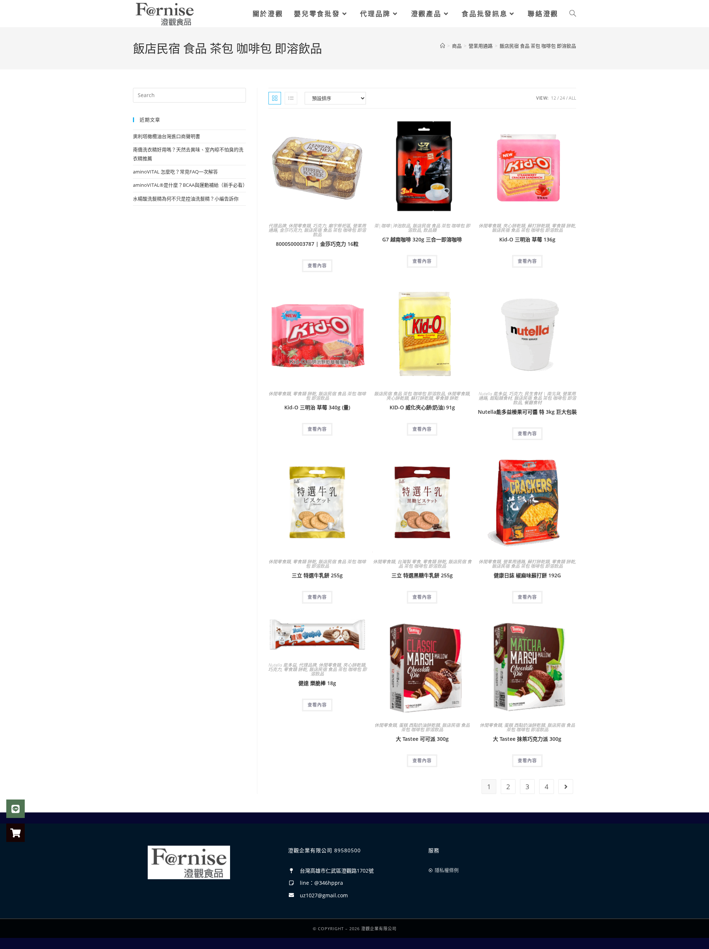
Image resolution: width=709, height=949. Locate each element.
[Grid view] (274, 98)
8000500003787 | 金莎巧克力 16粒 (317, 243)
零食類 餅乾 (563, 226)
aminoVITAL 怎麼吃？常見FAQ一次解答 (175, 171)
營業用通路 (514, 561)
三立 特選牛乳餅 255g (317, 575)
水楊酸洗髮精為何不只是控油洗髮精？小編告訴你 (186, 198)
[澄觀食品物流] (164, 13)
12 (553, 98)
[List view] (291, 98)
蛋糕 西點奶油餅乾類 (419, 725)
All (572, 98)
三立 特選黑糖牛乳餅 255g (422, 575)
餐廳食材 (533, 402)
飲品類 (429, 230)
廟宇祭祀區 (339, 226)
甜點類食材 (501, 398)
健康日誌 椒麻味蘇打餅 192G (527, 575)
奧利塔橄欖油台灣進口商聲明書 (166, 136)
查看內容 (317, 265)
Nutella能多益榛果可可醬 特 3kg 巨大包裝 (527, 411)
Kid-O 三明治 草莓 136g (527, 239)
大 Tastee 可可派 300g (422, 738)
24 (562, 98)
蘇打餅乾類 (538, 226)
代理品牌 (277, 226)
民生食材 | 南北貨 (542, 394)
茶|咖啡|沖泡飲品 (392, 226)
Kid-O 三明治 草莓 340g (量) (317, 407)
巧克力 (319, 226)
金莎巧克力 (291, 230)
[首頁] (442, 45)
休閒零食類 (299, 226)
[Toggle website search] (573, 13)
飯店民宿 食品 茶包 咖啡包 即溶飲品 (538, 45)
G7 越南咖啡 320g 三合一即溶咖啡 (422, 239)
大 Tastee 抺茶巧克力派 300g (527, 738)
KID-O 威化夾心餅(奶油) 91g (422, 407)
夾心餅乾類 (514, 226)
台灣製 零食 (409, 561)
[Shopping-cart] (15, 833)
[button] (342, 124)
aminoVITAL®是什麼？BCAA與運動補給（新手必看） (190, 185)
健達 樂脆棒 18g (317, 683)
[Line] (15, 809)
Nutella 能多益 (493, 394)
